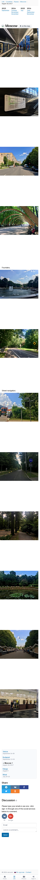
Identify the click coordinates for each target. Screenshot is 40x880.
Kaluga (5, 769)
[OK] (15, 791)
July (22, 10)
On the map (25, 26)
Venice (5, 751)
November (14, 12)
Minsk (5, 775)
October (14, 10)
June (28, 10)
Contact (28, 872)
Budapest (6, 757)
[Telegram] (6, 787)
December (14, 14)
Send (5, 835)
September (5, 10)
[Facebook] (24, 787)
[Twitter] (6, 791)
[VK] (15, 787)
